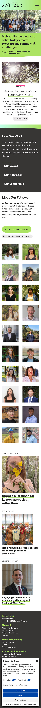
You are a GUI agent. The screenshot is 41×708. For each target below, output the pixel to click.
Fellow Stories (8, 642)
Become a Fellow (9, 619)
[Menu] (37, 5)
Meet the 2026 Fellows (16, 229)
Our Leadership (14, 183)
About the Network (10, 628)
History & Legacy (9, 656)
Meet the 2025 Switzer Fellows (14, 621)
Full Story (22, 119)
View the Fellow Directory (18, 236)
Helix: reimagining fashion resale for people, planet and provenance (20, 550)
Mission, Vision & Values (11, 654)
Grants (5, 635)
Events (5, 645)
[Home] (12, 5)
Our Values (11, 165)
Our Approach (13, 174)
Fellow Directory (9, 630)
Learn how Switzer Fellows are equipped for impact (18, 52)
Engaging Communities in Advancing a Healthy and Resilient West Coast (16, 600)
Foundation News (9, 647)
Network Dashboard (10, 633)
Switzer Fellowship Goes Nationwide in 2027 (20, 93)
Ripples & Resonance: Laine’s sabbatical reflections (18, 499)
